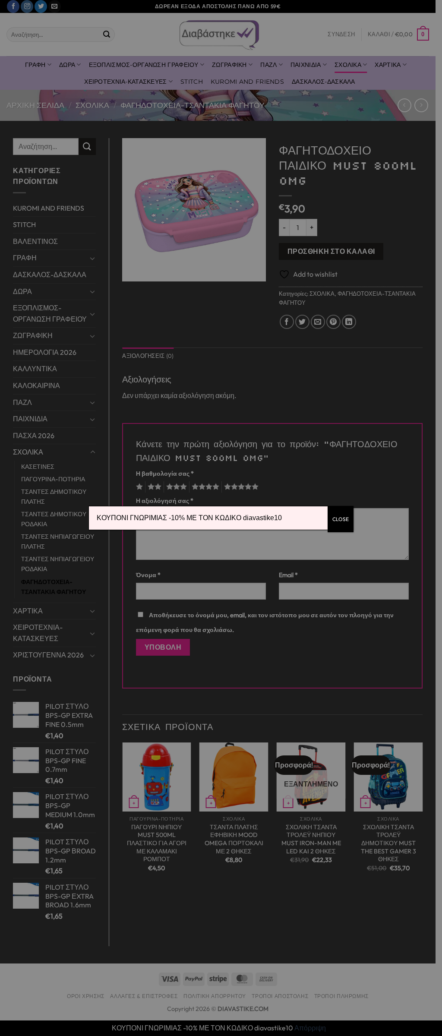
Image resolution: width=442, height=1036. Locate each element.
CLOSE (340, 519)
